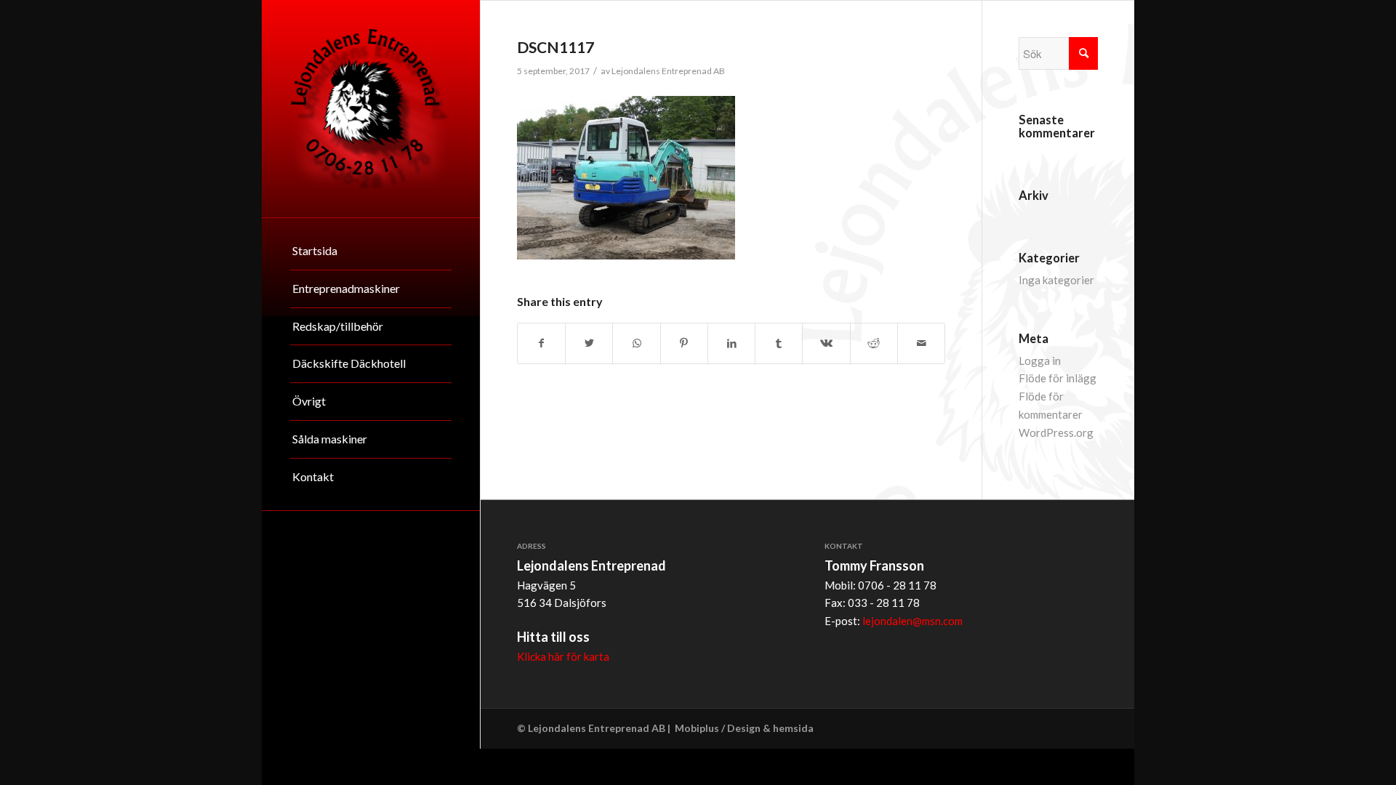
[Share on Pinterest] (684, 343)
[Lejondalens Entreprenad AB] (371, 108)
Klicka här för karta (563, 656)
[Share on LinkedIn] (731, 343)
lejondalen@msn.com (912, 620)
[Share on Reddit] (874, 343)
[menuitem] (371, 251)
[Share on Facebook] (541, 343)
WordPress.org (1056, 432)
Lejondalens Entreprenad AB (668, 70)
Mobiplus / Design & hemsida (744, 728)
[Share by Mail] (921, 343)
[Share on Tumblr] (778, 343)
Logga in (1040, 360)
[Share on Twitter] (589, 343)
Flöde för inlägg (1057, 378)
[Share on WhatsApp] (636, 343)
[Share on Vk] (826, 343)
